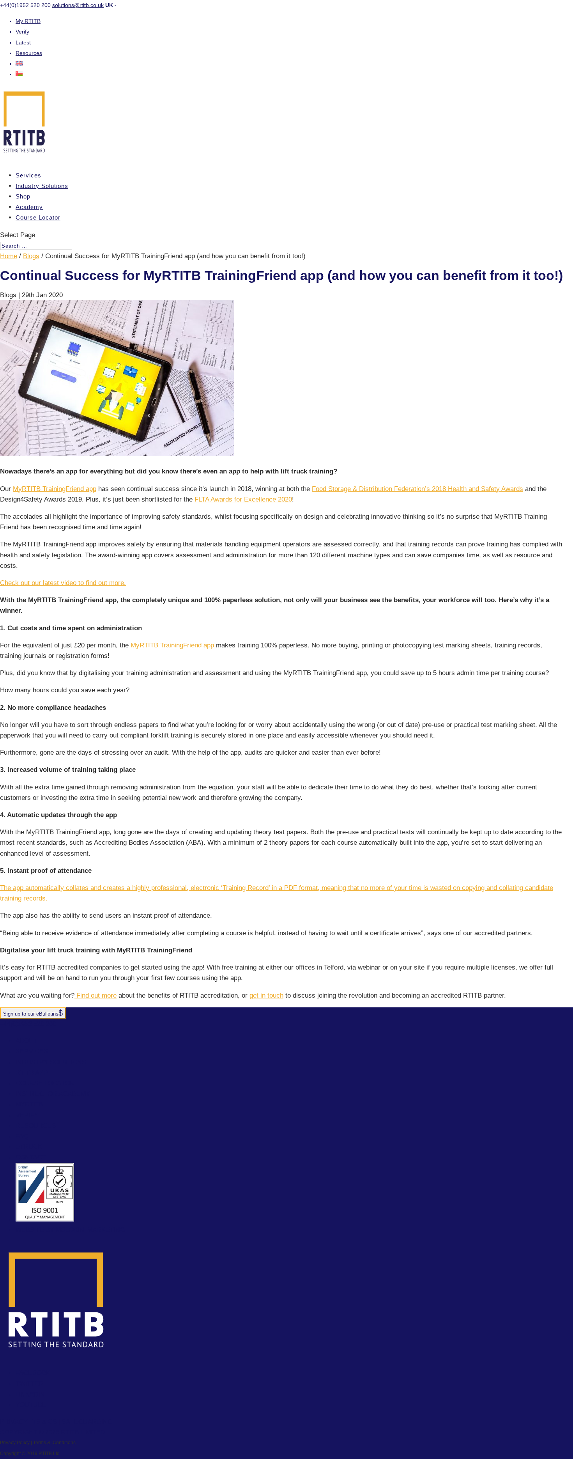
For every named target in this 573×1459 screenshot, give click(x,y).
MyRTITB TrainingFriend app (54, 489)
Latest (23, 42)
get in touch (266, 995)
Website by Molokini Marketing (70, 1230)
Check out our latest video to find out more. (63, 583)
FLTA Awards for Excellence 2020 (243, 499)
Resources (29, 53)
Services (28, 175)
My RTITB (28, 21)
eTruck (29, 1146)
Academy (29, 207)
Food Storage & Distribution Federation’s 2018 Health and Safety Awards (417, 489)
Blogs (31, 256)
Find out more (95, 995)
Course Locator (38, 217)
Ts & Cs (44, 1421)
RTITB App (32, 1072)
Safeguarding (87, 1421)
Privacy (14, 1421)
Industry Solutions (42, 186)
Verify (22, 31)
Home (8, 256)
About (26, 1040)
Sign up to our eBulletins (30, 1014)
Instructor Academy (53, 1093)
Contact (31, 1157)
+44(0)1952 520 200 (28, 1024)
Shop (23, 196)
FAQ (22, 1136)
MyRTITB (29, 1104)
